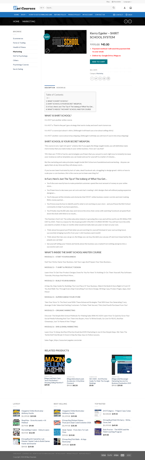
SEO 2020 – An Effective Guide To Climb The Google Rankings (99, 381)
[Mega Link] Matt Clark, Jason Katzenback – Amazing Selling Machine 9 (54, 380)
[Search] (114, 8)
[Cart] (130, 7)
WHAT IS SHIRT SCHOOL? (58, 101)
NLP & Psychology (20, 56)
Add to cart (98, 62)
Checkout (17, 453)
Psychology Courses (21, 64)
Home (16, 15)
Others (15, 60)
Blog (108, 2)
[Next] (132, 372)
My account (88, 15)
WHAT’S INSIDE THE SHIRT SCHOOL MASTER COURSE (69, 109)
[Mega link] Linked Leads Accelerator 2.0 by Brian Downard (75, 381)
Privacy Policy (74, 15)
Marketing (28, 21)
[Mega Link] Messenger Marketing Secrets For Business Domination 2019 (121, 381)
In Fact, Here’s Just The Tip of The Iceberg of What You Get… (71, 107)
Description (50, 88)
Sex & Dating (18, 69)
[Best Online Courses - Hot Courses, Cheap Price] (24, 8)
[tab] (50, 87)
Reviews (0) (61, 88)
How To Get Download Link (40, 15)
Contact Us (100, 15)
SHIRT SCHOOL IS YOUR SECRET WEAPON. (65, 104)
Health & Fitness (19, 47)
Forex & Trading (19, 43)
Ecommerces (18, 38)
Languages (127, 2)
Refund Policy (60, 15)
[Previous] (44, 372)
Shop (23, 15)
